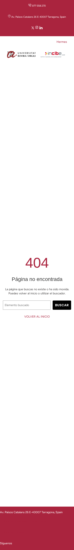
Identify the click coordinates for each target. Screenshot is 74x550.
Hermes (62, 42)
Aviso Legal (39, 521)
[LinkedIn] (41, 28)
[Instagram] (37, 28)
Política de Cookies (12, 532)
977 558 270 (39, 5)
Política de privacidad (13, 521)
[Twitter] (32, 28)
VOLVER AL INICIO (37, 316)
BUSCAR (62, 305)
